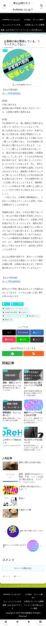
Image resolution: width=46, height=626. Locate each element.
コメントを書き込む (23, 568)
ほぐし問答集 (18, 304)
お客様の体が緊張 (11, 312)
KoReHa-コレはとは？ (12, 594)
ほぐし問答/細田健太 (11, 93)
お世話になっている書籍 (34, 601)
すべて (7, 304)
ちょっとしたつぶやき (12, 601)
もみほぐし (25, 312)
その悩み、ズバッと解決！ (34, 596)
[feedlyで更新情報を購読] (12, 353)
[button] (37, 339)
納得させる (8, 320)
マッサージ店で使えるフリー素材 (34, 606)
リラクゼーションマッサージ (15, 316)
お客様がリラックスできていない (16, 309)
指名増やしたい (34, 316)
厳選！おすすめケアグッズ (12, 606)
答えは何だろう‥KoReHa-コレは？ (23, 6)
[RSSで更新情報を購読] (33, 353)
